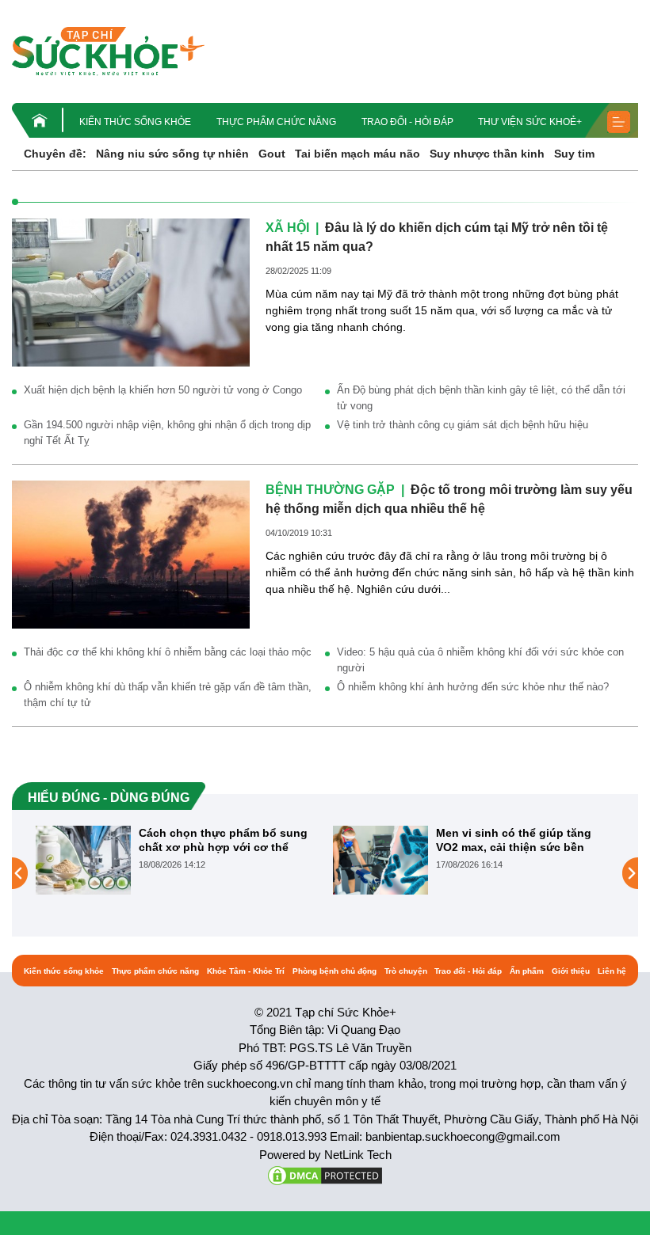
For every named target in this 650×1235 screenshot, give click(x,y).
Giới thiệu (571, 971)
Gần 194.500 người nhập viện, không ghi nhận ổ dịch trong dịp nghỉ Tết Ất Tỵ (167, 432)
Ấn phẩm (527, 971)
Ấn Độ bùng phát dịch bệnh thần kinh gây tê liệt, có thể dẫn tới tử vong (481, 398)
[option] (176, 860)
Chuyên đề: (55, 153)
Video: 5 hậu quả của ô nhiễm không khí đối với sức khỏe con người (480, 660)
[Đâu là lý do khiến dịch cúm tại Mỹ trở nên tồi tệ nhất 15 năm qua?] (131, 291)
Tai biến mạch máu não (357, 153)
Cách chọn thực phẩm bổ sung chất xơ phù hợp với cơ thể (223, 839)
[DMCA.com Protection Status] (325, 1174)
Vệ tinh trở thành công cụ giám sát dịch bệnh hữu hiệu (462, 425)
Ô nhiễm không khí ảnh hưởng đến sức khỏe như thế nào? (473, 687)
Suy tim (574, 153)
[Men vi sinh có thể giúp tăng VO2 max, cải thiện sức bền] (380, 859)
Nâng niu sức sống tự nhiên (172, 153)
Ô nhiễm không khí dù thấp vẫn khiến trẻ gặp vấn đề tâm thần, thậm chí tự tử (168, 695)
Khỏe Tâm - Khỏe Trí (246, 971)
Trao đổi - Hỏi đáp (407, 121)
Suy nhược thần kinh (487, 153)
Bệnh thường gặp (330, 489)
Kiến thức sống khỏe (135, 121)
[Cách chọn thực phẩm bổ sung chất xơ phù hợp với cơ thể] (83, 859)
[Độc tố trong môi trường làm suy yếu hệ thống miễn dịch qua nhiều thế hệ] (131, 553)
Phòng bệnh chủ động (334, 971)
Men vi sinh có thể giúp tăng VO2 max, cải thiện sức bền (513, 839)
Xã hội (287, 227)
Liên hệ (612, 971)
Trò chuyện (405, 971)
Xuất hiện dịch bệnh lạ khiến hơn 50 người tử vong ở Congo (163, 390)
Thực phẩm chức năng (276, 121)
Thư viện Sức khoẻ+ (530, 121)
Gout (271, 153)
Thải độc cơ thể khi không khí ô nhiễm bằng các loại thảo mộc (168, 652)
